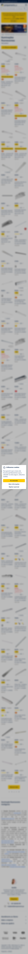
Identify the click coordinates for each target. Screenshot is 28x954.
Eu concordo (14, 480)
